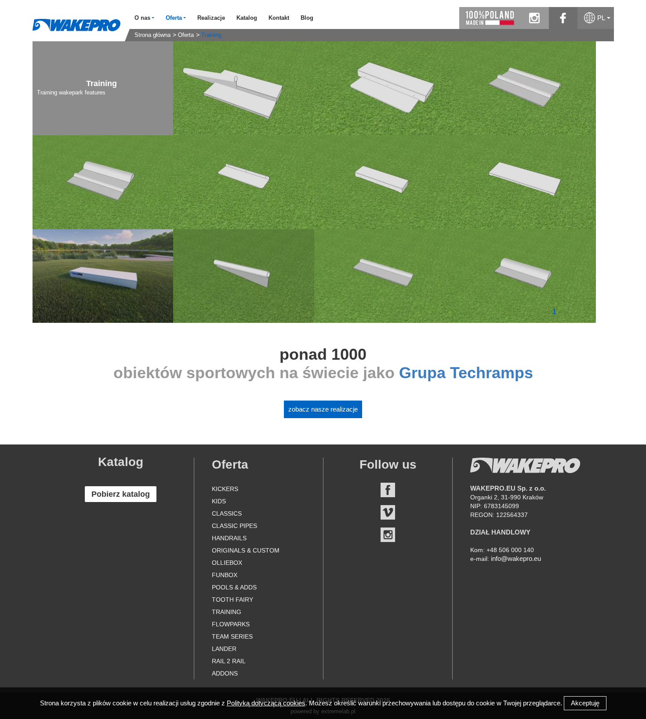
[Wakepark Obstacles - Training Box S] (384, 88)
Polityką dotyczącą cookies (266, 703)
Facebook (388, 490)
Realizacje (211, 18)
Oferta (186, 35)
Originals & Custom (245, 550)
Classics (227, 513)
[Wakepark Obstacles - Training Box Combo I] (243, 88)
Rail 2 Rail (229, 661)
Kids (219, 501)
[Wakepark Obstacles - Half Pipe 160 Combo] (525, 88)
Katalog (246, 18)
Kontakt (279, 18)
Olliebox (227, 562)
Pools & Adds (234, 587)
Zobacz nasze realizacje (323, 409)
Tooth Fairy (232, 599)
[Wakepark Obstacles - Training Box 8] (525, 182)
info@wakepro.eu (516, 558)
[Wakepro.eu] (76, 24)
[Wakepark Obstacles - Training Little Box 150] (384, 182)
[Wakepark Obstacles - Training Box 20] (103, 276)
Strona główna (152, 35)
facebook (563, 18)
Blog (307, 18)
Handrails (229, 538)
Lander (224, 648)
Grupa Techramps (466, 373)
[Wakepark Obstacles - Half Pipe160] (384, 276)
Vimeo (388, 512)
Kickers (225, 488)
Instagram (388, 535)
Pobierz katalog (120, 494)
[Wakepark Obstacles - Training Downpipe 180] (243, 276)
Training (211, 35)
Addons (225, 673)
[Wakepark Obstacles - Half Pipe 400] (525, 276)
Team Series (232, 636)
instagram (534, 18)
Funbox (224, 574)
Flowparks (231, 624)
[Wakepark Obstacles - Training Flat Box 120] (243, 182)
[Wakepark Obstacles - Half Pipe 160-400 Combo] (103, 182)
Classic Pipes (234, 525)
